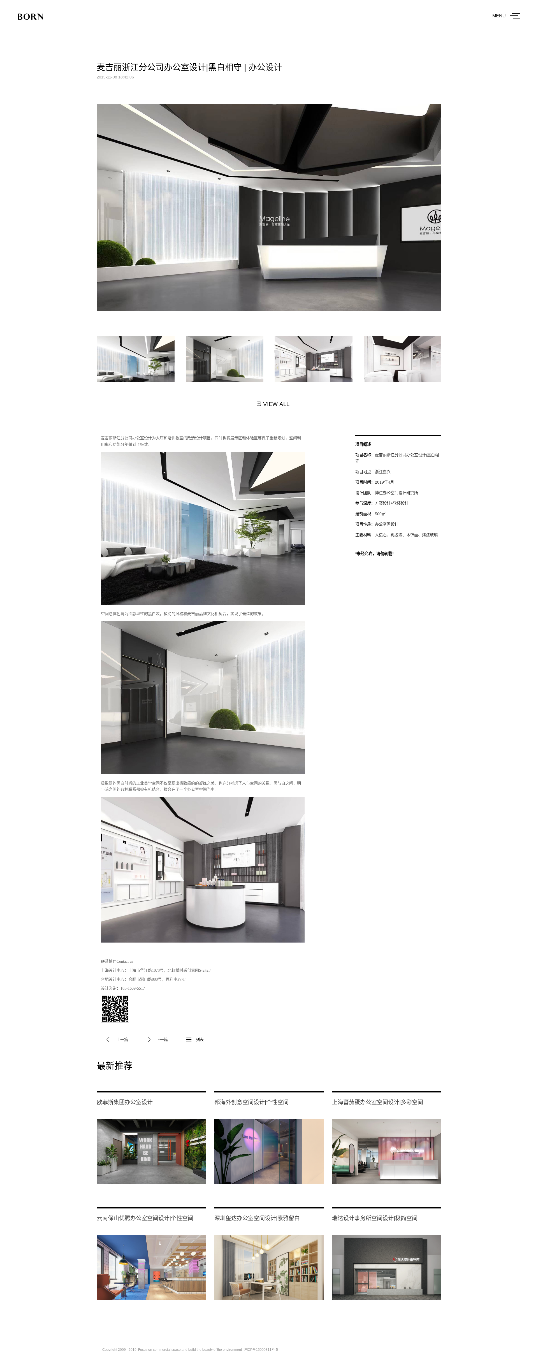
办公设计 (265, 67)
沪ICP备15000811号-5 (261, 1350)
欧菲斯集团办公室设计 (125, 1102)
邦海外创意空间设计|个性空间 (251, 1102)
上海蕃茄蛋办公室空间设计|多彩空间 (377, 1102)
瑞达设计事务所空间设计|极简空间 (375, 1218)
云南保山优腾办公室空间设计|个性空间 (145, 1218)
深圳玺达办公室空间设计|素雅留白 (257, 1218)
